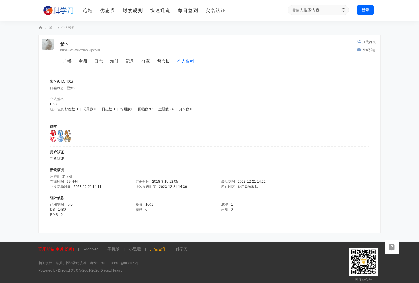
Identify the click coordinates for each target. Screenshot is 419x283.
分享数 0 (185, 109)
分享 (145, 61)
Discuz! (64, 270)
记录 (130, 61)
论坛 (88, 10)
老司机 (67, 176)
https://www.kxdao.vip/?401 (81, 50)
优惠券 (107, 10)
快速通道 (160, 10)
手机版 (113, 249)
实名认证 (216, 10)
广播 (67, 61)
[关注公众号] (392, 247)
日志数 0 (108, 109)
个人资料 (185, 61)
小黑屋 (135, 249)
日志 (98, 61)
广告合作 (158, 249)
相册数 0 (126, 109)
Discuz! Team (110, 270)
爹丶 (52, 28)
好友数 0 (71, 109)
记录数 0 (89, 109)
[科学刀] (58, 10)
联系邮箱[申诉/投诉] (56, 249)
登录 (365, 10)
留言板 (163, 61)
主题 (83, 61)
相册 (114, 61)
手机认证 (57, 159)
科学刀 (40, 28)
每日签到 (188, 10)
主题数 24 (166, 109)
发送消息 (369, 50)
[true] (343, 10)
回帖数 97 (145, 109)
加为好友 (369, 42)
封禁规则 (133, 10)
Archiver (90, 249)
